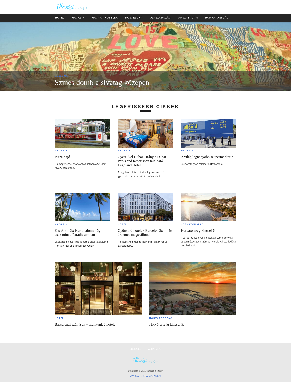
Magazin (62, 76)
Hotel (122, 224)
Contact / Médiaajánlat (146, 375)
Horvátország (192, 224)
